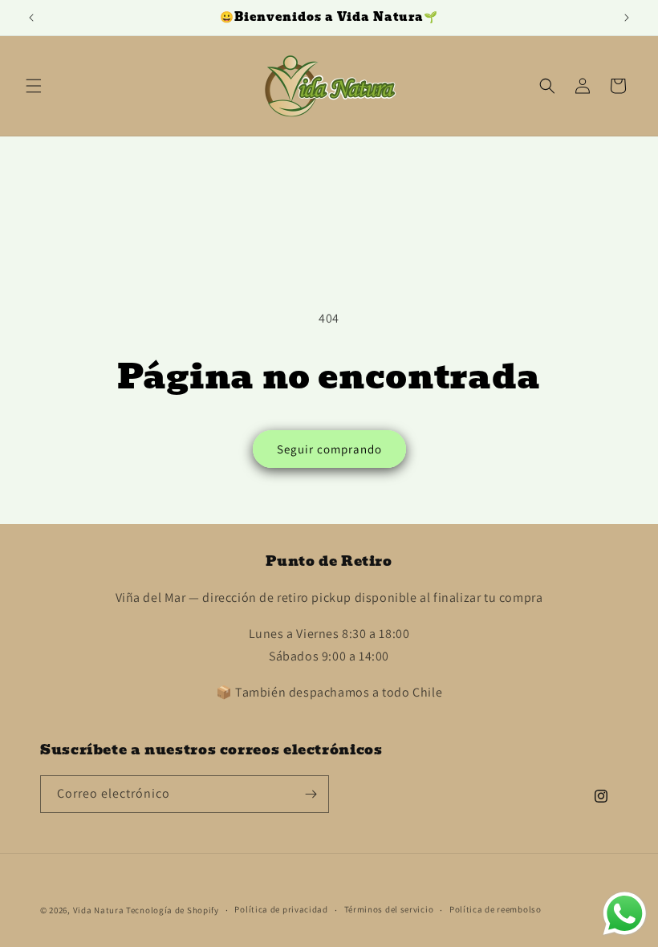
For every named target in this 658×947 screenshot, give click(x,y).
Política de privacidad (280, 909)
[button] (33, 86)
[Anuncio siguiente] (626, 17)
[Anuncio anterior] (31, 17)
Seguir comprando (329, 449)
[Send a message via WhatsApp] (624, 913)
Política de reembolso (495, 909)
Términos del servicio (389, 909)
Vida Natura (99, 910)
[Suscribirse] (310, 794)
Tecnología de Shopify (172, 910)
